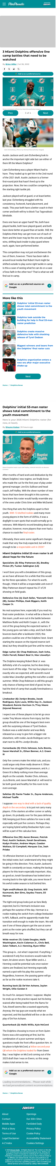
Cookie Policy (33, 1133)
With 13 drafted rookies (22, 513)
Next (45, 113)
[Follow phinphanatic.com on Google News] (49, 286)
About (5, 1114)
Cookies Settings (35, 1143)
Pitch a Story (8, 1128)
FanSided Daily (34, 1123)
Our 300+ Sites (34, 1119)
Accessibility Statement (38, 1138)
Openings (31, 1114)
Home (5, 385)
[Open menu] (4, 4)
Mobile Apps (8, 1123)
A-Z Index (7, 1143)
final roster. (29, 532)
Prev (10, 113)
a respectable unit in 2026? (30, 547)
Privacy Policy (33, 1128)
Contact (6, 1119)
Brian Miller (11, 64)
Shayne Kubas (12, 427)
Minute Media (15, 1150)
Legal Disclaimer (10, 1138)
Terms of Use (9, 1133)
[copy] (18, 69)
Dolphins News (16, 385)
